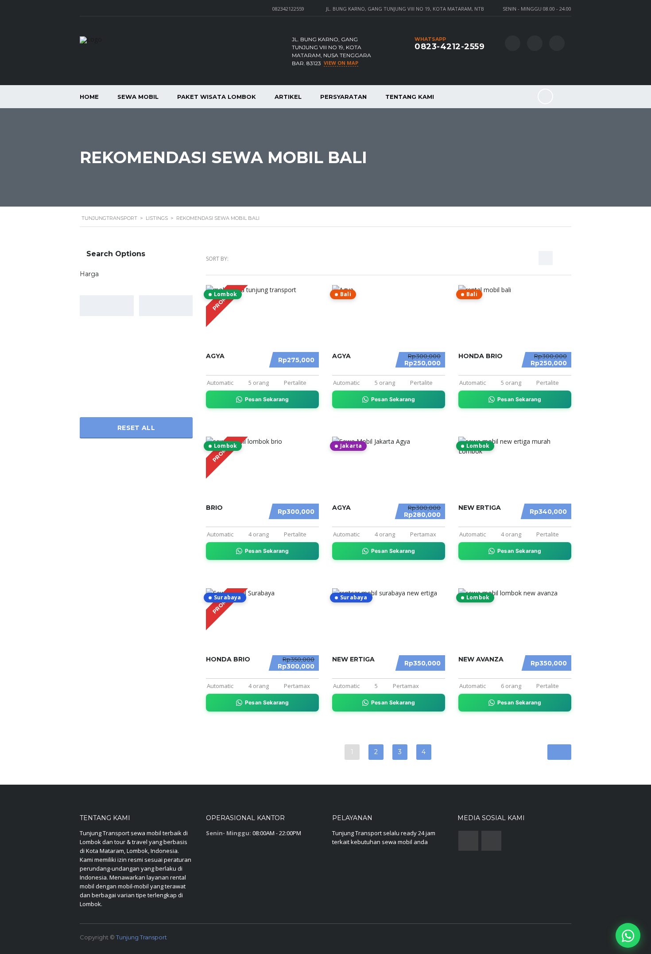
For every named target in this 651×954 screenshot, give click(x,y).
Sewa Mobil (138, 96)
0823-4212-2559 (449, 46)
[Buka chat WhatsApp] (628, 935)
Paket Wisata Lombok (216, 96)
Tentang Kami (409, 96)
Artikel (288, 96)
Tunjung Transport (141, 937)
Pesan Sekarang (267, 399)
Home (89, 96)
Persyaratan (343, 96)
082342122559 (288, 8)
